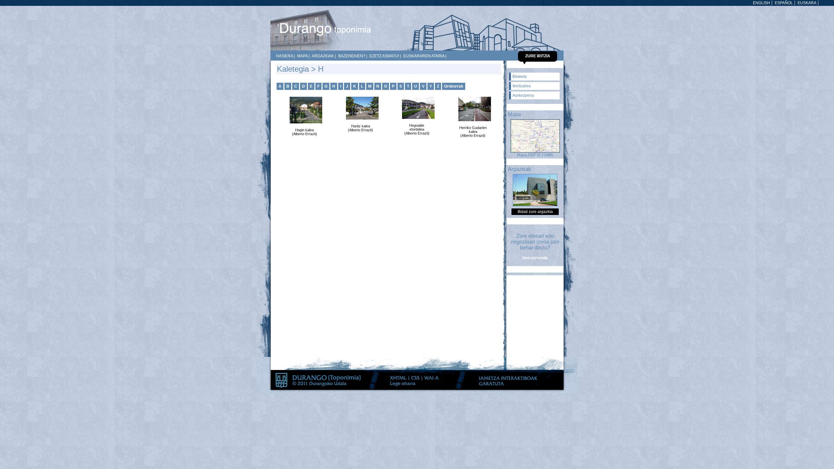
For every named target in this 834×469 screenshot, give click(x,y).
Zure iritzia (537, 56)
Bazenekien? (351, 56)
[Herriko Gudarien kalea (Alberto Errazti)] (473, 109)
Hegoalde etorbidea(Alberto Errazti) (416, 129)
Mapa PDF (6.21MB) (535, 155)
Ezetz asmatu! (384, 56)
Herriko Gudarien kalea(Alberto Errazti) (473, 131)
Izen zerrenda (535, 258)
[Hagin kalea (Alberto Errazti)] (304, 110)
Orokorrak (453, 86)
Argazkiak (323, 56)
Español (784, 3)
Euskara (807, 3)
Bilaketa (519, 76)
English (761, 3)
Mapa (302, 56)
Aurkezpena (523, 95)
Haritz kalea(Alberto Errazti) (360, 128)
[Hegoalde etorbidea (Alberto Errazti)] (416, 108)
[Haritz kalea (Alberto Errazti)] (360, 108)
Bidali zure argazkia (535, 211)
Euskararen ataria (423, 56)
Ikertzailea (521, 86)
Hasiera (284, 56)
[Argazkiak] (535, 205)
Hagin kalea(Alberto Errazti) (304, 132)
